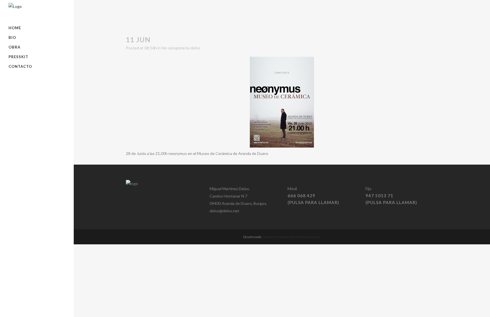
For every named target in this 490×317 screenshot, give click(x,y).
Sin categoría (173, 47)
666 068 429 (301, 195)
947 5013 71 (379, 195)
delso (195, 47)
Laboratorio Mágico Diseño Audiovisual (290, 237)
